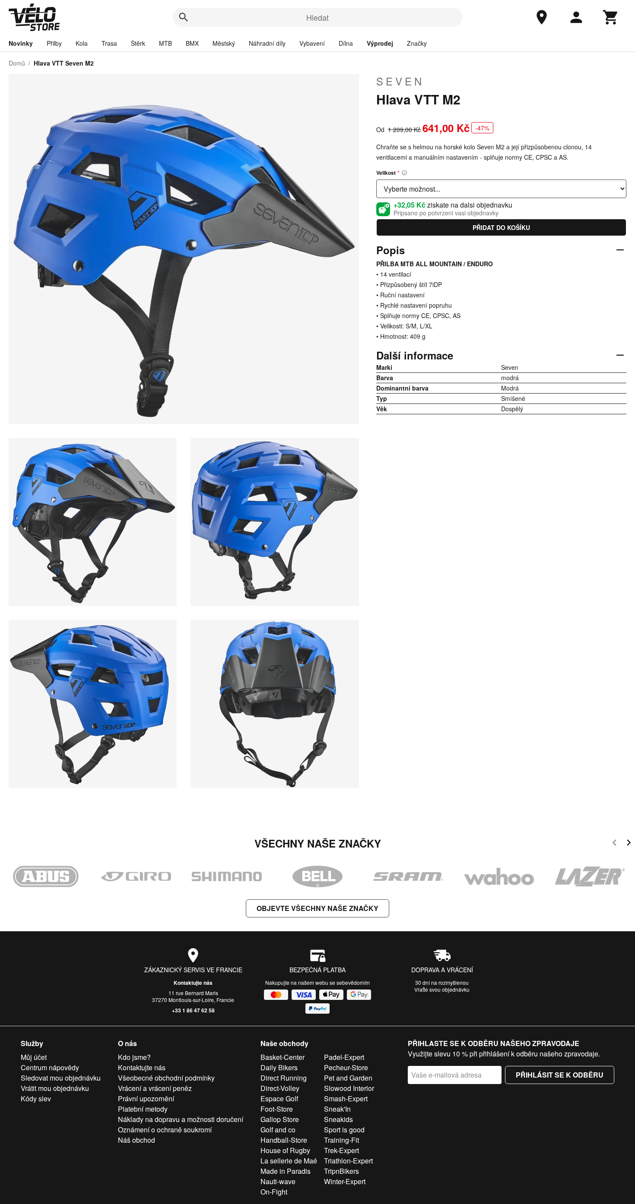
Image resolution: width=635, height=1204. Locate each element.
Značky (417, 43)
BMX (192, 43)
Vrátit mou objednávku (55, 1088)
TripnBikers (341, 1171)
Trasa (109, 43)
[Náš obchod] (541, 17)
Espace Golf (279, 1098)
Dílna (346, 43)
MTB (165, 43)
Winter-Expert (344, 1181)
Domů (17, 63)
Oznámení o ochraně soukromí (165, 1130)
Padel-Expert (344, 1057)
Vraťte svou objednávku (442, 989)
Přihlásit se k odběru (559, 1075)
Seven (400, 81)
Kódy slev (36, 1098)
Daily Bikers (279, 1067)
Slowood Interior (349, 1088)
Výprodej (380, 43)
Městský (224, 43)
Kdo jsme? (134, 1057)
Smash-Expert (346, 1098)
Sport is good (344, 1130)
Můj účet (34, 1057)
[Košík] (610, 17)
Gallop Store (279, 1119)
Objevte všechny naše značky (317, 908)
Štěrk (138, 43)
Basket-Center (282, 1057)
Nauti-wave (277, 1181)
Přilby (54, 43)
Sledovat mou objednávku (61, 1078)
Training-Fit (341, 1140)
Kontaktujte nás (193, 982)
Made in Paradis (285, 1171)
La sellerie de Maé (288, 1161)
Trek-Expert (341, 1150)
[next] (628, 843)
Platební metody (143, 1109)
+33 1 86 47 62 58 (193, 1010)
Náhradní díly (267, 43)
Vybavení (312, 43)
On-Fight (273, 1192)
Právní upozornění (146, 1098)
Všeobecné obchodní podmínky (166, 1078)
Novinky (21, 43)
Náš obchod (136, 1140)
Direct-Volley (279, 1088)
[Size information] (404, 173)
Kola (82, 43)
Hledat (317, 17)
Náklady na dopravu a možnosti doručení (180, 1119)
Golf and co (277, 1130)
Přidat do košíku (501, 227)
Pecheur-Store (346, 1067)
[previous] (614, 843)
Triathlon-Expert (348, 1161)
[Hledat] (184, 17)
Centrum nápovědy (50, 1067)
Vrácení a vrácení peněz (155, 1088)
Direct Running (283, 1078)
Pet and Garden (348, 1078)
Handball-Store (283, 1140)
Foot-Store (276, 1109)
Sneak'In (337, 1109)
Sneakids (338, 1119)
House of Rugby (285, 1150)
